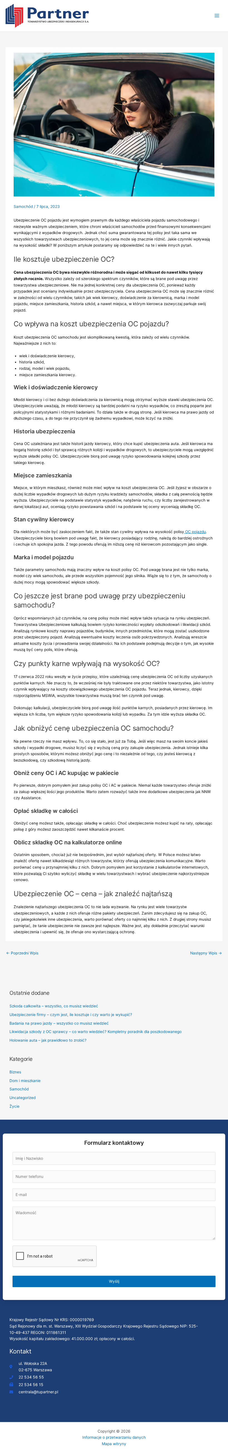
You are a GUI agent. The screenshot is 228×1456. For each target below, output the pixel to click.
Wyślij (114, 1281)
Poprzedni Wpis (22, 953)
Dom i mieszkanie (25, 1080)
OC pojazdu (195, 531)
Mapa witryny (114, 1444)
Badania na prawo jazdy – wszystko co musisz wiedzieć (59, 1023)
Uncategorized (22, 1097)
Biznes (15, 1072)
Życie (14, 1106)
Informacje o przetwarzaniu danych (114, 1437)
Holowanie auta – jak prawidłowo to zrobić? (47, 1040)
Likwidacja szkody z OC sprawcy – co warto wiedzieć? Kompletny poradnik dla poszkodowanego (95, 1031)
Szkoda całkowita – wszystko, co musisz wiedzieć (53, 1006)
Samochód (23, 206)
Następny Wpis (206, 953)
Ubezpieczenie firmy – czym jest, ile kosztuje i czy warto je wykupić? (70, 1014)
